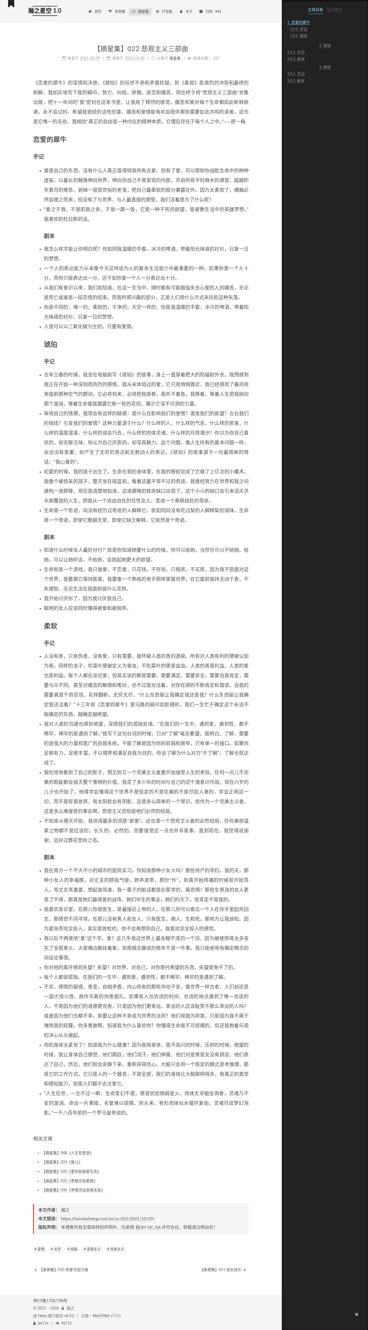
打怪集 (167, 11)
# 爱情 (39, 1249)
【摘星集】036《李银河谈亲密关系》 (73, 1190)
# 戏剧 (72, 1249)
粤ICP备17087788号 (50, 1301)
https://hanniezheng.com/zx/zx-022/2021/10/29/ (108, 1219)
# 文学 (56, 1249)
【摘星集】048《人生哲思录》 (67, 1153)
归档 (213, 11)
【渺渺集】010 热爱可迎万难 (63, 1270)
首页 (98, 11)
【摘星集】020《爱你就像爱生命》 (71, 1172)
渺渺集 (120, 11)
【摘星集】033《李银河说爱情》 (69, 1181)
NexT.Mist (101, 1316)
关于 (189, 11)
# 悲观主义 (92, 1249)
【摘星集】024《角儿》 (62, 1162)
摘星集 (143, 11)
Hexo (42, 1316)
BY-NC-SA (151, 1227)
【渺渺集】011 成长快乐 (221, 1270)
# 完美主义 (115, 1249)
